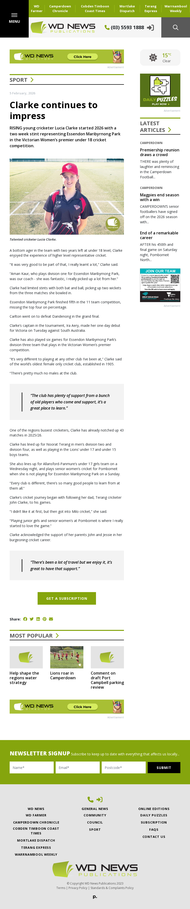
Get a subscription (66, 598)
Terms (60, 888)
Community (95, 815)
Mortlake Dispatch (127, 8)
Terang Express (150, 8)
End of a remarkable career (159, 235)
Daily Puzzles (153, 815)
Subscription (154, 822)
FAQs (154, 829)
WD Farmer (37, 8)
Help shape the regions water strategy (24, 677)
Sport (18, 79)
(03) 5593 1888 (127, 27)
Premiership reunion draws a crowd (159, 152)
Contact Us (154, 836)
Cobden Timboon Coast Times (95, 8)
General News (95, 809)
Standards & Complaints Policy (112, 888)
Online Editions (154, 809)
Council (95, 822)
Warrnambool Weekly (176, 8)
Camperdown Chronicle (60, 8)
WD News (36, 809)
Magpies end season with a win (159, 197)
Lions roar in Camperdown (63, 675)
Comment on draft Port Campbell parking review (107, 680)
